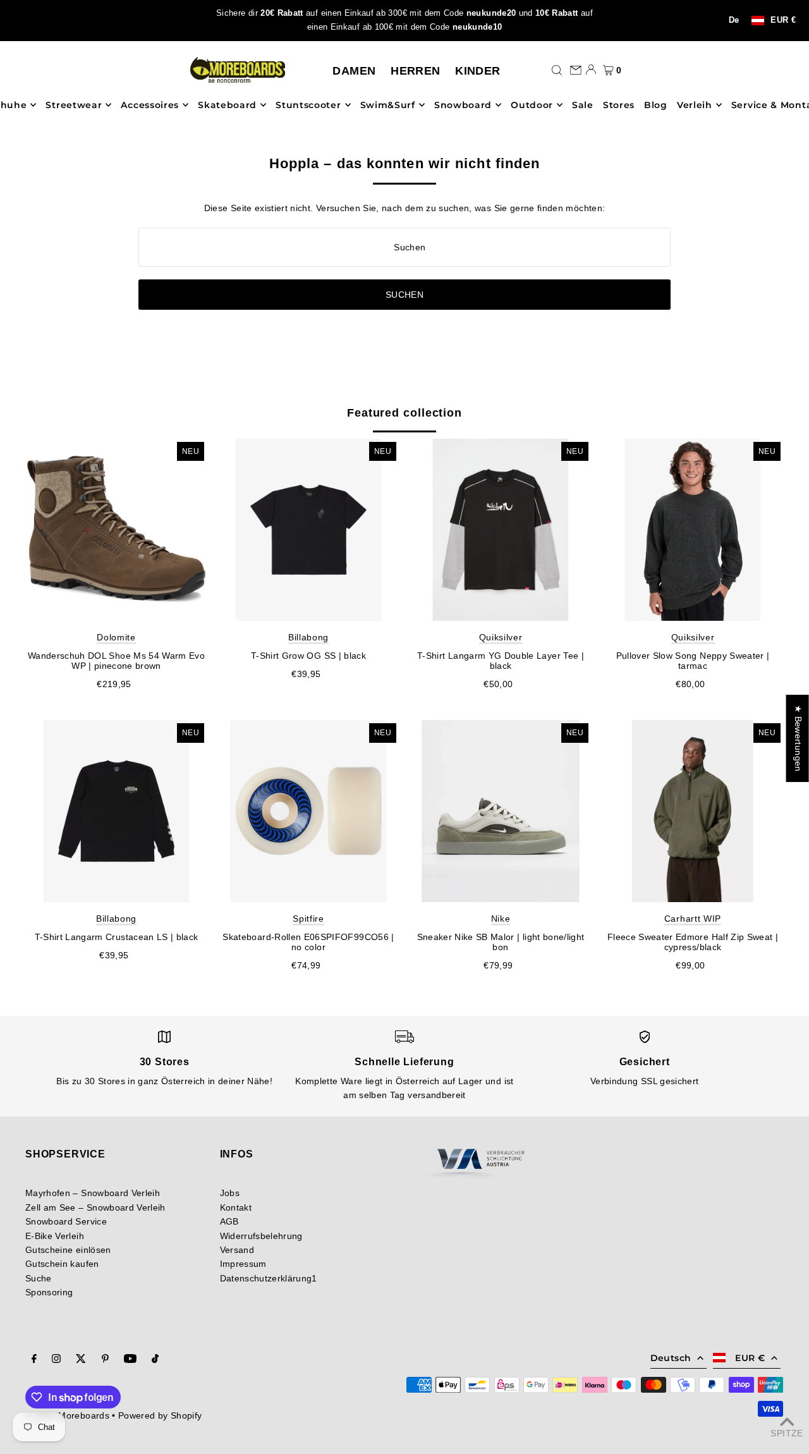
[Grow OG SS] (308, 530)
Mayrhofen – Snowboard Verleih (92, 1193)
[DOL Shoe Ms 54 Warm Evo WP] (116, 530)
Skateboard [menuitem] (227, 105)
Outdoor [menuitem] (532, 105)
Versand (237, 1250)
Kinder (477, 70)
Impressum (243, 1264)
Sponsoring (49, 1292)
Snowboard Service (66, 1221)
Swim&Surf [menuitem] (387, 105)
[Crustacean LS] (116, 811)
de (734, 20)
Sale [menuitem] (582, 105)
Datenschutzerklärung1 (268, 1278)
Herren (415, 70)
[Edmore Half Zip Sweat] (693, 811)
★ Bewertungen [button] (798, 738)
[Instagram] (56, 1360)
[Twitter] (81, 1360)
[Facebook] (34, 1360)
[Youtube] (130, 1360)
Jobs (230, 1193)
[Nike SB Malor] (501, 811)
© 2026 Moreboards (67, 1415)
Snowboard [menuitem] (463, 105)
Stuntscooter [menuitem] (308, 105)
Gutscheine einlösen (68, 1250)
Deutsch (670, 1358)
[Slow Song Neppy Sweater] (693, 530)
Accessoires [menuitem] (150, 105)
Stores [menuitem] (619, 105)
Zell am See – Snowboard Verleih (95, 1207)
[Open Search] (557, 69)
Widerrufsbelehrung (261, 1236)
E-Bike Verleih (54, 1236)
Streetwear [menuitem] (74, 105)
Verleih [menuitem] (694, 105)
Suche (38, 1278)
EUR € (783, 20)
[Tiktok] (155, 1360)
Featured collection (404, 412)
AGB (229, 1221)
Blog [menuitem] (655, 105)
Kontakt (236, 1207)
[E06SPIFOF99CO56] (308, 811)
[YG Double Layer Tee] (501, 530)
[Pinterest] (105, 1360)
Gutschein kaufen (62, 1264)
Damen (353, 70)
